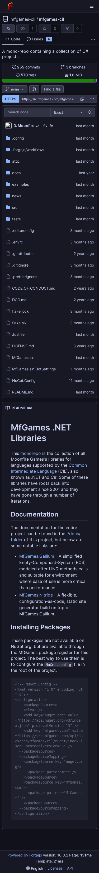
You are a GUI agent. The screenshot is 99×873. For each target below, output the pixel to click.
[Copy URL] (82, 99)
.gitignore (20, 265)
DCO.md (19, 299)
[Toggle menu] (91, 6)
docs (16, 173)
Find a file (52, 89)
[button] (34, 89)
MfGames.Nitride (36, 595)
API (70, 868)
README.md (23, 392)
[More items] (93, 39)
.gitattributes (23, 253)
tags (28, 75)
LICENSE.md (23, 346)
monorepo (30, 453)
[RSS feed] (8, 28)
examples (20, 184)
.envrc (17, 242)
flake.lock (20, 311)
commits (28, 67)
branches (76, 67)
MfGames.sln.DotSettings (34, 369)
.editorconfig (23, 230)
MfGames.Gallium (36, 556)
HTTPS (10, 99)
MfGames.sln (23, 357)
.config (18, 138)
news (16, 196)
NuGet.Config (24, 380)
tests (16, 219)
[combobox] (67, 112)
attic (16, 161)
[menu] (92, 99)
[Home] (10, 6)
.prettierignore (24, 276)
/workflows (28, 149)
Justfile (18, 334)
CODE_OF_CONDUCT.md (33, 288)
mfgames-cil (23, 19)
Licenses (55, 868)
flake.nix (19, 323)
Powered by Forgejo (24, 855)
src (14, 207)
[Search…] (90, 112)
